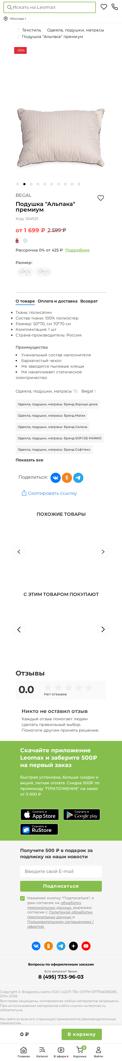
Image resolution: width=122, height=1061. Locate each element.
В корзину (82, 1034)
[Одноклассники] (67, 478)
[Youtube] (86, 946)
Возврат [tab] (89, 301)
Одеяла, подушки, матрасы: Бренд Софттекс (54, 449)
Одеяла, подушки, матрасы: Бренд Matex (51, 415)
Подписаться (61, 886)
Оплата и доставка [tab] (57, 301)
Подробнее (77, 250)
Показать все (29, 460)
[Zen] (73, 946)
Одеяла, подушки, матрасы (46, 391)
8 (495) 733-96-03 (61, 977)
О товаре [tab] (25, 301)
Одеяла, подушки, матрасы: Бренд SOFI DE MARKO (59, 438)
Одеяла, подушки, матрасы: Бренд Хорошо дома (57, 404)
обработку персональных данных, (54, 905)
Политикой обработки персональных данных (59, 914)
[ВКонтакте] (56, 478)
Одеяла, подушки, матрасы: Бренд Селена (52, 427)
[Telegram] (78, 478)
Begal (23, 195)
